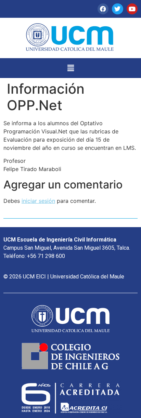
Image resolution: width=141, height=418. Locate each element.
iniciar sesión (38, 200)
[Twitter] (117, 8)
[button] (70, 68)
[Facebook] (103, 8)
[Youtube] (132, 8)
